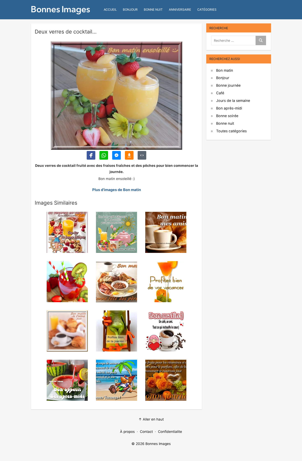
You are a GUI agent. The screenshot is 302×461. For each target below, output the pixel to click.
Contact (146, 432)
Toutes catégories (231, 131)
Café (220, 93)
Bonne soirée (227, 116)
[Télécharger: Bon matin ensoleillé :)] (129, 155)
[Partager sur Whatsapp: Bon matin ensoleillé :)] (103, 155)
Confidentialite (170, 432)
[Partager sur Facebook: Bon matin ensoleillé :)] (91, 155)
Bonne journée (228, 85)
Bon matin (224, 70)
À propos (127, 432)
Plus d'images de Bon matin (116, 190)
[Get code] (142, 155)
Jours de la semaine (233, 100)
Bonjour (130, 10)
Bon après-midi (229, 108)
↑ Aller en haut (151, 419)
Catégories (207, 10)
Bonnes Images (158, 444)
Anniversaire (180, 10)
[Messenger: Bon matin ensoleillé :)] (116, 155)
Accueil (110, 10)
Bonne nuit (153, 10)
